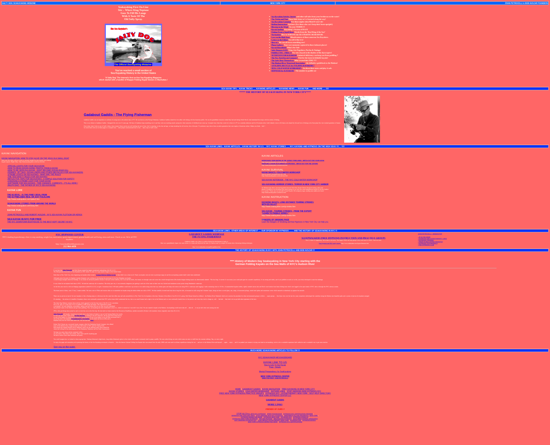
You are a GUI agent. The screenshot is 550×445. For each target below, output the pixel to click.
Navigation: (276, 35)
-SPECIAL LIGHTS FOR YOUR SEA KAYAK (26, 166)
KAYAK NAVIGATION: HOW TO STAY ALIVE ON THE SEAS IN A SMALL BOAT (35, 158)
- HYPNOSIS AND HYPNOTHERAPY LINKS (432, 238)
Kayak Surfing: (277, 29)
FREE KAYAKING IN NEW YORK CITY (298, 389)
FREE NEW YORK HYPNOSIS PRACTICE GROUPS (241, 393)
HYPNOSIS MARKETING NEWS (251, 417)
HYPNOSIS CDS (295, 420)
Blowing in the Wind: (279, 27)
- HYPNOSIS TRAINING (426, 240)
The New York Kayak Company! (284, 58)
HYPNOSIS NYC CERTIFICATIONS (290, 422)
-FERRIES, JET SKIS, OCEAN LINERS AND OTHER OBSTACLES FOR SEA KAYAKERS (45, 172)
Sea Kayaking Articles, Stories (283, 16)
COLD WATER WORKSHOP (257, 391)
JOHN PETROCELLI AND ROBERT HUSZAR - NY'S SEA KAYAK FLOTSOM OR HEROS (44, 215)
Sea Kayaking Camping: (281, 22)
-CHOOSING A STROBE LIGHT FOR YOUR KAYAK (29, 181)
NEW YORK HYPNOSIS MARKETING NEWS (263, 422)
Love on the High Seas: (280, 37)
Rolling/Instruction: (279, 24)
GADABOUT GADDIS (251, 389)
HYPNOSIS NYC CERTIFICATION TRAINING (298, 414)
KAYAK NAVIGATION (271, 389)
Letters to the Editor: (279, 40)
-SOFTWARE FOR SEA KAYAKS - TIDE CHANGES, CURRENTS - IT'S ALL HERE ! (42, 183)
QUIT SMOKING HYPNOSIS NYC (245, 420)
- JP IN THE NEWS (424, 237)
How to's (275, 42)
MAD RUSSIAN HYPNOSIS (283, 418)
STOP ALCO (251, 414)
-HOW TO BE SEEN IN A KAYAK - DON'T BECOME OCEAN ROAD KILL (37, 170)
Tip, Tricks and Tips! (279, 19)
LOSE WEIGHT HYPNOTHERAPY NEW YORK (273, 420)
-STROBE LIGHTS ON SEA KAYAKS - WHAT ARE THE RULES (34, 174)
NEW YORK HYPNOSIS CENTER (275, 377)
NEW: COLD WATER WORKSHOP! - (286, 68)
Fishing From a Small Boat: (282, 32)
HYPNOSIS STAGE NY (301, 417)
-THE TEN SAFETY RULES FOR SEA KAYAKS (27, 177)
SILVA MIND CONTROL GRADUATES (305, 418)
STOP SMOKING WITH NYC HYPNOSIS (269, 415)
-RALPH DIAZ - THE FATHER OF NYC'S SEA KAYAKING (31, 185)
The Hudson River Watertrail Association (288, 63)
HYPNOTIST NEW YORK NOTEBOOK (245, 418)
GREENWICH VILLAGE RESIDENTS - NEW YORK (301, 415)
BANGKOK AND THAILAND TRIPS (243, 415)
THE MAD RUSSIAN (265, 418)
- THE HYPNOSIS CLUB (426, 245)
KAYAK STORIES (236, 391)
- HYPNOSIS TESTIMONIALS (428, 243)
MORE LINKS (275, 404)
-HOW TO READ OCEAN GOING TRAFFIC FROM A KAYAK (32, 168)
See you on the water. (64, 347)
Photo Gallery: (277, 45)
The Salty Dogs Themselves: (282, 60)
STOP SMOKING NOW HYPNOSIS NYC (304, 391)
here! (92, 320)
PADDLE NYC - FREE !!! (281, 53)
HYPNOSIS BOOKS (309, 420)
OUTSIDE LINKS (278, 391)
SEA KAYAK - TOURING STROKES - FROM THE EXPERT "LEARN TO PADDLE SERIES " (287, 212)
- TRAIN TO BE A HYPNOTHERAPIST (430, 242)
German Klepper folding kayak (106, 275)
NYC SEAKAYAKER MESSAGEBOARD (275, 357)
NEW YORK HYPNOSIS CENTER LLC (275, 395)
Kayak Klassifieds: (279, 47)
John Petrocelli (67, 270)
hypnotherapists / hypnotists (80, 319)
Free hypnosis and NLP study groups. (330, 243)
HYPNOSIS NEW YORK (271, 417)
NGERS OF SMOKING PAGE (276, 220)
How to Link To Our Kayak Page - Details (275, 366)
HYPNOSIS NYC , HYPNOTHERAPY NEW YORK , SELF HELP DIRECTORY (298, 393)
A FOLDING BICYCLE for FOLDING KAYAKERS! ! (292, 66)
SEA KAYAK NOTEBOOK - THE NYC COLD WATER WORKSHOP (290, 180)
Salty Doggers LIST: (279, 50)
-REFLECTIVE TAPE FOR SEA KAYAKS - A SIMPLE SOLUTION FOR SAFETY (40, 179)
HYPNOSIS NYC (286, 417)
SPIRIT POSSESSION (274, 414)
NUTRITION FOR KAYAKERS (284, 55)
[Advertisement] (275, 431)
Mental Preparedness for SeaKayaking (275, 371)
